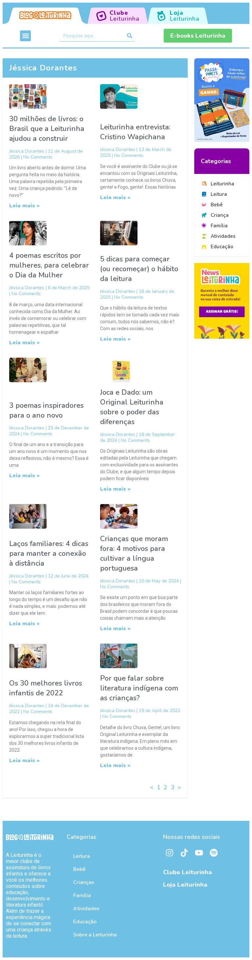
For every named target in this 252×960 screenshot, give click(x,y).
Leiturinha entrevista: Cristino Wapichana (135, 132)
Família (82, 895)
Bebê (79, 869)
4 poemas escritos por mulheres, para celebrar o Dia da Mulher (49, 265)
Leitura (81, 856)
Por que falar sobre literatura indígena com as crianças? (139, 688)
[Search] (129, 35)
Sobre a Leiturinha (95, 934)
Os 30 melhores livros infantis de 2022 (45, 688)
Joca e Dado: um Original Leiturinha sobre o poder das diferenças (131, 407)
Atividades (86, 908)
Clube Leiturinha (187, 872)
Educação (84, 921)
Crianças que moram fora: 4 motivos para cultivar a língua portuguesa (134, 553)
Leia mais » (24, 205)
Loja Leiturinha (185, 885)
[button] (25, 35)
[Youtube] (199, 852)
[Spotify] (213, 852)
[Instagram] (169, 852)
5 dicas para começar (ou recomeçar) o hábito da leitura (139, 269)
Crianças (83, 882)
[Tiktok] (184, 852)
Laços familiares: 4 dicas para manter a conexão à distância (48, 553)
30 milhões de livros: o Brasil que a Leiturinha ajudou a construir (46, 128)
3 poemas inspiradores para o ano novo (46, 410)
